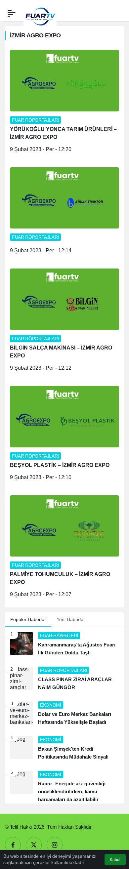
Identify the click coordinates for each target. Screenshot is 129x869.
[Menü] (11, 13)
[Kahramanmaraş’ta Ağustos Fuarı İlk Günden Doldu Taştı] (64, 644)
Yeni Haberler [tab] (71, 619)
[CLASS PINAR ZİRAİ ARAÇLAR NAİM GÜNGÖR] (64, 679)
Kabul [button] (115, 859)
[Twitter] (34, 845)
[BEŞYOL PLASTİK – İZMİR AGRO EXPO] (64, 435)
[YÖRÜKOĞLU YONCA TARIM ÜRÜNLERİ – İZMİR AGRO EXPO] (64, 103)
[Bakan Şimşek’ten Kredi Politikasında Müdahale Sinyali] (64, 748)
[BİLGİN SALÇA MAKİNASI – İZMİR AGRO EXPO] (64, 322)
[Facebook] (13, 845)
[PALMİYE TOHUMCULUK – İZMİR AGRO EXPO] (64, 549)
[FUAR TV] (40, 13)
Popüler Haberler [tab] (28, 619)
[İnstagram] (55, 845)
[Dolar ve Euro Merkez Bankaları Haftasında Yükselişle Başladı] (64, 713)
